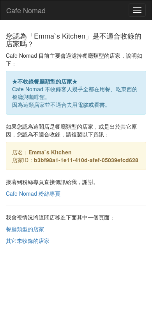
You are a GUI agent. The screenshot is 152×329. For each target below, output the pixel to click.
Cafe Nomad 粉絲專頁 (33, 193)
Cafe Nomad (26, 10)
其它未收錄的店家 (27, 240)
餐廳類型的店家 (25, 229)
